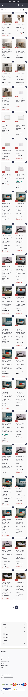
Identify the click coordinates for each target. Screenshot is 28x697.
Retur (2, 659)
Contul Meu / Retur (5, 654)
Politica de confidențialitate (7, 657)
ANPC (2, 663)
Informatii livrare (4, 656)
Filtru (5, 9)
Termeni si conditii (5, 661)
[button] (19, 181)
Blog (2, 667)
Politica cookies (4, 665)
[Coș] (22, 5)
